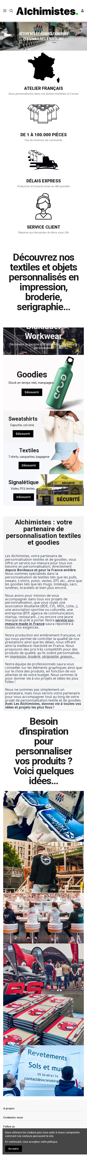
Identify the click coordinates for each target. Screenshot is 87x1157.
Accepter (13, 1148)
